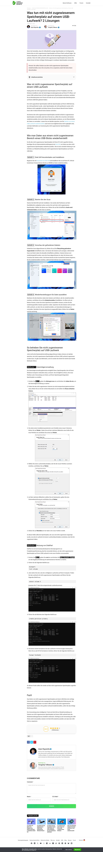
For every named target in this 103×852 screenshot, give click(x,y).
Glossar (70, 840)
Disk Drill (57, 144)
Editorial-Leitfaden (45, 840)
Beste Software (67, 3)
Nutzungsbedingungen (23, 840)
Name (29, 796)
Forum (81, 3)
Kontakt (88, 3)
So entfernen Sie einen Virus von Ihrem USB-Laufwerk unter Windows (61, 828)
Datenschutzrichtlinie (34, 840)
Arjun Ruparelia (35, 27)
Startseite (29, 8)
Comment (30, 782)
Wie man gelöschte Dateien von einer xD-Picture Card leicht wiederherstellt (71, 828)
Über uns (53, 840)
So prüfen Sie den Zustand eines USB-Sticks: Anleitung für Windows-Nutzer (41, 828)
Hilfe (75, 3)
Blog (65, 840)
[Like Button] (28, 736)
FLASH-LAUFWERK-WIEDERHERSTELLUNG (40, 8)
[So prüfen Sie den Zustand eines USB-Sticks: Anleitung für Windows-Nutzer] (41, 822)
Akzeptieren (77, 849)
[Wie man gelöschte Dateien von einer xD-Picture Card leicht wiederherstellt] (71, 822)
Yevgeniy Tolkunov (52, 27)
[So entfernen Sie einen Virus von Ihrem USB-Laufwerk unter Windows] (61, 822)
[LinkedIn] (40, 27)
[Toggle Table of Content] (50, 77)
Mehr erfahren (69, 849)
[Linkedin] (58, 27)
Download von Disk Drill (43, 160)
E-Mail (56, 796)
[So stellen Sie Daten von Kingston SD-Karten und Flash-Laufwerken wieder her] (31, 822)
